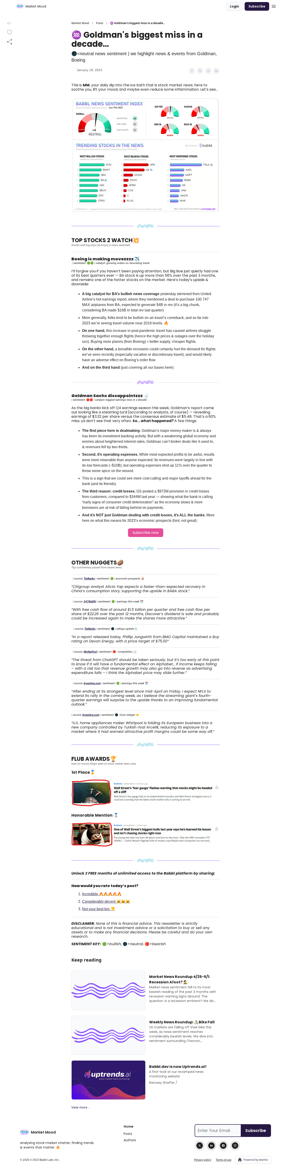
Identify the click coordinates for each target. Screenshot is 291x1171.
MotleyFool (90, 651)
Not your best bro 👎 (98, 909)
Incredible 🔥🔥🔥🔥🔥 (102, 894)
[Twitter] (200, 1146)
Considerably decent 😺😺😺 (106, 901)
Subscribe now (146, 532)
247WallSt (90, 601)
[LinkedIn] (211, 1146)
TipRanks (89, 578)
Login (234, 6)
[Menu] (273, 5)
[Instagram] (235, 1146)
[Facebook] (223, 1146)
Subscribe (256, 6)
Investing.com (92, 683)
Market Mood (80, 23)
